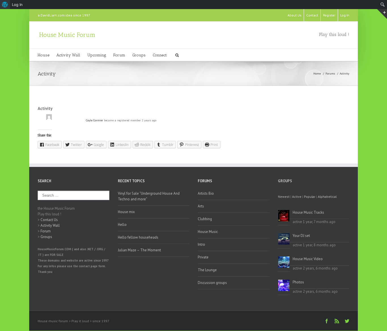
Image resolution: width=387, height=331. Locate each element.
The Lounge (207, 270)
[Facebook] (326, 321)
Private (203, 257)
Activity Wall (68, 55)
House (43, 55)
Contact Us (49, 219)
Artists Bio (206, 193)
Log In (344, 15)
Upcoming (96, 55)
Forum (119, 55)
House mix (126, 211)
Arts (201, 206)
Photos (298, 282)
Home (317, 73)
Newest (284, 196)
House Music (208, 231)
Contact (312, 15)
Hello (122, 224)
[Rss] (337, 321)
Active (296, 196)
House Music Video (308, 258)
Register (329, 15)
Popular (309, 196)
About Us (294, 15)
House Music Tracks (308, 212)
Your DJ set (301, 235)
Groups (139, 55)
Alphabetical (327, 196)
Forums (330, 73)
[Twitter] (347, 321)
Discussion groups (212, 282)
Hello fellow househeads (138, 237)
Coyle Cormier (94, 120)
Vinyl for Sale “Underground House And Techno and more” (149, 196)
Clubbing (205, 219)
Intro (201, 244)
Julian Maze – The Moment (139, 250)
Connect (160, 55)
